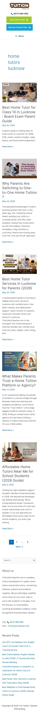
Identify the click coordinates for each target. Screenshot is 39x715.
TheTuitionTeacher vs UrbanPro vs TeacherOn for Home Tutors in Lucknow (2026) (18, 670)
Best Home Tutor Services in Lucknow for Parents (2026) (19, 283)
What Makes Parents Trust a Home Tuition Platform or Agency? (19, 380)
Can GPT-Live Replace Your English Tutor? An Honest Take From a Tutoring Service (18, 646)
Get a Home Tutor (17, 20)
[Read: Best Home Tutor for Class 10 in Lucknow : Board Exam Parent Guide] (19, 92)
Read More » (8, 146)
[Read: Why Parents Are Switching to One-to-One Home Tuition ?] (19, 168)
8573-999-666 (20, 13)
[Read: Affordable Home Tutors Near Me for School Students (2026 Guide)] (19, 452)
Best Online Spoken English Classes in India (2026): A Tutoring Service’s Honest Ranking (18, 658)
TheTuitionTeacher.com (18, 626)
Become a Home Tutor (18, 27)
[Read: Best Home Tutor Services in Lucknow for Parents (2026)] (19, 264)
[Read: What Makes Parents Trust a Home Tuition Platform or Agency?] (19, 361)
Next (19, 546)
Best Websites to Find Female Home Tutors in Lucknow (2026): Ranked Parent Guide (18, 691)
